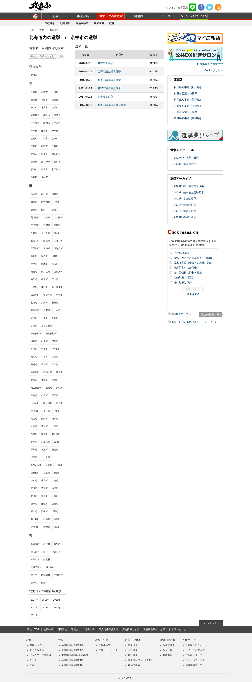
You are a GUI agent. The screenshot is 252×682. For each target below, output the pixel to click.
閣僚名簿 (99, 23)
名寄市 (55, 138)
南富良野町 (51, 333)
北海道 (34, 75)
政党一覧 (167, 650)
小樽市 (55, 92)
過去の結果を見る (211, 314)
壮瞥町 (55, 426)
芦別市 (34, 130)
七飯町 (57, 202)
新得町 (57, 472)
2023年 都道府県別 (185, 163)
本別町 (44, 496)
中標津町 (35, 527)
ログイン (171, 7)
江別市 (44, 130)
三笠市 (34, 146)
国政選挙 (50, 23)
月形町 (34, 287)
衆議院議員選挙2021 (72, 650)
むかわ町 (45, 442)
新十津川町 (57, 287)
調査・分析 (101, 640)
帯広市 (34, 107)
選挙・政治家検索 (111, 16)
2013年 (45, 607)
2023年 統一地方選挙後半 (189, 186)
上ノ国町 (58, 217)
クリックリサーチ (108, 650)
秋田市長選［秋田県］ (187, 93)
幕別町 (44, 488)
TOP (31, 30)
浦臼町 (44, 287)
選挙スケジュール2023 (140, 660)
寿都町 (57, 233)
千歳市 (55, 146)
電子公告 (90, 629)
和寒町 (34, 341)
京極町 (46, 248)
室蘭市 (44, 100)
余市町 (55, 264)
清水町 (34, 480)
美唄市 (57, 123)
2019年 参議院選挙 (185, 217)
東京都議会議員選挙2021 (74, 655)
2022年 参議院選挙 (185, 198)
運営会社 (76, 629)
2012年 (57, 607)
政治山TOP (33, 629)
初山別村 (50, 567)
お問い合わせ (179, 629)
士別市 (44, 138)
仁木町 (44, 264)
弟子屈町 (35, 519)
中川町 (44, 349)
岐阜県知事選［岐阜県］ (188, 118)
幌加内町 (56, 349)
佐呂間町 (35, 411)
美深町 (34, 349)
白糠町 (46, 519)
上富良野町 (46, 326)
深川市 (34, 161)
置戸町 (59, 403)
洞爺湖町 (56, 434)
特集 (60, 640)
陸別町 (34, 503)
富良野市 (45, 161)
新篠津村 (35, 544)
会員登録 (182, 7)
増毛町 (34, 356)
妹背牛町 (35, 295)
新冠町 (44, 449)
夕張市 (55, 107)
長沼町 (44, 279)
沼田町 (44, 302)
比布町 (57, 310)
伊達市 (44, 169)
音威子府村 (36, 567)
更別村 (34, 582)
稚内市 (46, 123)
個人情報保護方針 (108, 629)
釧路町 (55, 503)
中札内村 (58, 575)
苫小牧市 (35, 123)
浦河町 (55, 449)
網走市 (46, 115)
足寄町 (55, 496)
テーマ (166, 16)
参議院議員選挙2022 (72, 645)
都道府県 (53, 30)
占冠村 (46, 559)
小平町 (44, 356)
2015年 (57, 600)
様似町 (34, 457)
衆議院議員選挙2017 (72, 665)
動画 (32, 665)
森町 (43, 209)
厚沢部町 (35, 225)
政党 (111, 23)
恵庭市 (34, 169)
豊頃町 (34, 496)
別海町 (57, 519)
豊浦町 (44, 426)
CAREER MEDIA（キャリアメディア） (194, 321)
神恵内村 (56, 551)
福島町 (55, 194)
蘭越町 (46, 240)
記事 (55, 16)
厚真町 (44, 434)
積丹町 (55, 256)
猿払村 (34, 575)
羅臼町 (57, 527)
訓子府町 (47, 403)
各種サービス (190, 640)
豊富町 (34, 380)
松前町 (44, 194)
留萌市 (57, 115)
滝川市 (34, 154)
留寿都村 (35, 551)
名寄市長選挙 (105, 63)
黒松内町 (35, 240)
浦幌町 (44, 503)
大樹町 (55, 480)
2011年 (34, 615)
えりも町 (45, 457)
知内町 (34, 202)
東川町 (55, 318)
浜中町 (44, 511)
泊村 (45, 551)
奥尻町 (57, 225)
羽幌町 (34, 364)
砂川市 (44, 154)
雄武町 (55, 418)
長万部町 (35, 217)
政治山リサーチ (193, 655)
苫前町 (55, 356)
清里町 (55, 395)
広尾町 (34, 488)
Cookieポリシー (213, 70)
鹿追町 (46, 472)
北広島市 (56, 169)
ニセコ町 (58, 240)
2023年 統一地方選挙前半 (189, 192)
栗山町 (55, 279)
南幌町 (34, 271)
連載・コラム (37, 645)
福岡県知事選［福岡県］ (188, 99)
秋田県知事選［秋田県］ (188, 87)
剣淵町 (44, 341)
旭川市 (34, 100)
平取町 (34, 449)
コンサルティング (195, 660)
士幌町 (59, 465)
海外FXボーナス (181, 313)
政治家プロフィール (196, 645)
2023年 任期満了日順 (186, 157)
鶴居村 (44, 582)
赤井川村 (35, 559)
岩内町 (44, 256)
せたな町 (45, 233)
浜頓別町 (35, 372)
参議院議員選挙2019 (72, 660)
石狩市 (34, 177)
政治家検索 (82, 23)
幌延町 (49, 387)
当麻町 (46, 310)
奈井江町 (45, 271)
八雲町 (52, 209)
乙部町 (46, 225)
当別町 (34, 194)
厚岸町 (34, 511)
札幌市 (34, 92)
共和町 (34, 256)
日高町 (57, 442)
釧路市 (55, 100)
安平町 (34, 442)
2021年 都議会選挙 (185, 210)
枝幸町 (59, 372)
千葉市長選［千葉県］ (187, 112)
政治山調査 (105, 645)
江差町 (46, 217)
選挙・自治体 (132, 640)
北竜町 (34, 302)
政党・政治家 (167, 640)
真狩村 (57, 544)
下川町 (55, 341)
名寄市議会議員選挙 (109, 71)
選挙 (41, 30)
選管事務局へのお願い (155, 629)
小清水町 (35, 403)
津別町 (34, 395)
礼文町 (44, 380)
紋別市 (34, 138)
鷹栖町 (55, 302)
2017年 (34, 600)
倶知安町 (58, 248)
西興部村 (45, 575)
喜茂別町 (35, 248)
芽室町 (44, 480)
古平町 (34, 264)
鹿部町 (34, 209)
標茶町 (55, 511)
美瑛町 (34, 326)
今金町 (34, 233)
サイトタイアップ (195, 650)
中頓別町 (47, 372)
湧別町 (57, 411)
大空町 (34, 426)
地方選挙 (65, 23)
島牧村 (46, 544)
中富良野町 (36, 333)
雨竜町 (59, 295)
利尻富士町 (36, 387)
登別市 (57, 161)
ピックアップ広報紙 (40, 655)
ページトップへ (210, 623)
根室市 (44, 146)
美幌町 (59, 387)
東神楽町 (35, 310)
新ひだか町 (36, 465)
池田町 (55, 488)
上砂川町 (58, 271)
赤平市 (55, 130)
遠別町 (44, 364)
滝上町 (34, 418)
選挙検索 (133, 645)
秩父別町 (47, 295)
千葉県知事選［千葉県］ (188, 105)
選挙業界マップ (193, 665)
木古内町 (45, 202)
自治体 (138, 16)
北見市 (44, 107)
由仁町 (34, 279)
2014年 (34, 607)
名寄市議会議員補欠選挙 (112, 105)
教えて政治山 (37, 650)
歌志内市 (56, 154)
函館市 (44, 92)
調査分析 (83, 16)
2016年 (45, 600)
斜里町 (44, 395)
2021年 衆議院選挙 (185, 204)
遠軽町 (46, 411)
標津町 (46, 527)
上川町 (44, 318)
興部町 (44, 418)
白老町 (34, 434)
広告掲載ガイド (130, 629)
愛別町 (34, 318)
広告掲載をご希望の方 (210, 64)
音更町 (49, 465)
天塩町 (55, 364)
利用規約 (62, 629)
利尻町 (55, 380)
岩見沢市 (35, 115)
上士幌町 (35, 472)
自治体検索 (134, 665)
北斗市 (44, 177)
